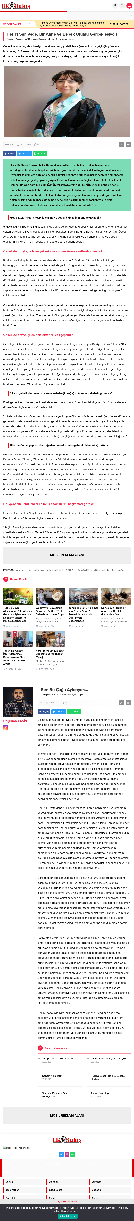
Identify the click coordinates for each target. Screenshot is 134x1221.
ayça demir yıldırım (36, 570)
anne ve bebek (20, 570)
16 (66, 702)
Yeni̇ (123, 570)
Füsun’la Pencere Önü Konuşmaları (55, 1095)
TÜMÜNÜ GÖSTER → (120, 24)
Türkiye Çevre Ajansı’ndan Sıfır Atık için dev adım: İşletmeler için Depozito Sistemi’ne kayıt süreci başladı (72, 24)
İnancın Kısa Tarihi (52, 1076)
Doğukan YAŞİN (15, 721)
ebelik (48, 570)
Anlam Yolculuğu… (101, 1093)
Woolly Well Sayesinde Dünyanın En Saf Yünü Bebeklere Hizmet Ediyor (50, 611)
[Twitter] (61, 1154)
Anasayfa (10, 39)
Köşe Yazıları (56, 694)
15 (38, 144)
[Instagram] (67, 1154)
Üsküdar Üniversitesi (111, 570)
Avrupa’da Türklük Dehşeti (57, 1058)
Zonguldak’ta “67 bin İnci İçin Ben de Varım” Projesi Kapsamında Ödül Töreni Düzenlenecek (83, 614)
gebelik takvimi (58, 570)
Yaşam (19, 39)
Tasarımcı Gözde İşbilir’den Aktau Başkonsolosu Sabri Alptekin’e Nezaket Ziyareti (14, 657)
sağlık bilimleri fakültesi (91, 570)
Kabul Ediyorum (68, 1216)
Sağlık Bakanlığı (73, 570)
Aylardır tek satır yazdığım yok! (109, 1058)
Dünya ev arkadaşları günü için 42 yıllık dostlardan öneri (113, 611)
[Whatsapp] (72, 1154)
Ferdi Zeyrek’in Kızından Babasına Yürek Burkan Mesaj (50, 654)
